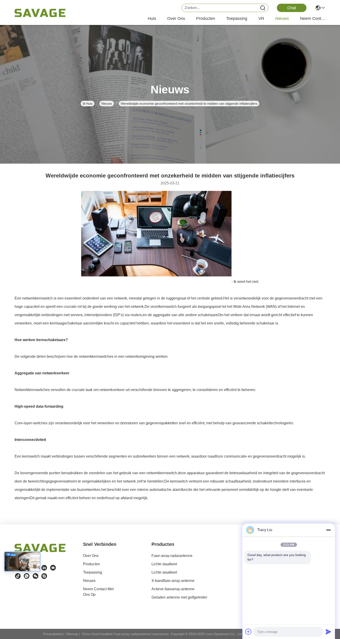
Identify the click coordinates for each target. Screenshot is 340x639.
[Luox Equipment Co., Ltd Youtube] (53, 568)
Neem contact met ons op (98, 591)
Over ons (91, 556)
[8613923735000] (26, 576)
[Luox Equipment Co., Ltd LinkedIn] (44, 568)
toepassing (236, 18)
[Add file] (248, 632)
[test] (44, 576)
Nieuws (106, 103)
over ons (176, 18)
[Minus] (328, 530)
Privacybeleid (52, 634)
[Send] (328, 632)
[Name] (263, 8)
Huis (152, 18)
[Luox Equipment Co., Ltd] (40, 13)
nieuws (282, 18)
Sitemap (72, 634)
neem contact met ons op (312, 18)
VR (261, 18)
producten (205, 18)
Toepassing (92, 572)
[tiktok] (18, 576)
